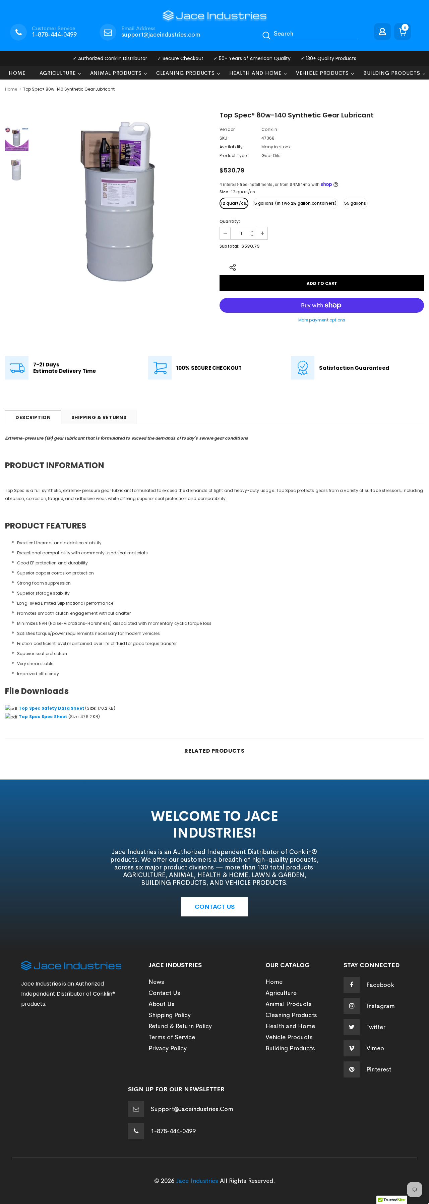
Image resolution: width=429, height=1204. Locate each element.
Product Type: (234, 155)
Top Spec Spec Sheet (43, 716)
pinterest (378, 1069)
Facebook (380, 985)
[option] (122, 199)
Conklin (269, 129)
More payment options (322, 320)
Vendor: (228, 129)
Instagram (380, 1006)
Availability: (232, 147)
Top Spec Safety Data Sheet (51, 708)
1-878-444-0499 (54, 34)
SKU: (224, 138)
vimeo (375, 1048)
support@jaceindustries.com (160, 34)
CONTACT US (215, 906)
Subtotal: (229, 246)
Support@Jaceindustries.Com (192, 1109)
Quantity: (230, 221)
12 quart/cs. (234, 203)
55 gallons (355, 203)
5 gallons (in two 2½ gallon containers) (295, 203)
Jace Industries (197, 1181)
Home (11, 89)
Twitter (375, 1027)
